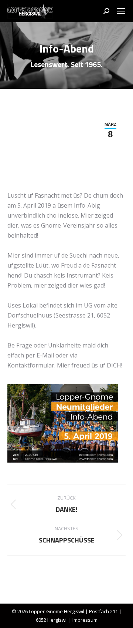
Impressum (85, 620)
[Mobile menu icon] (121, 11)
